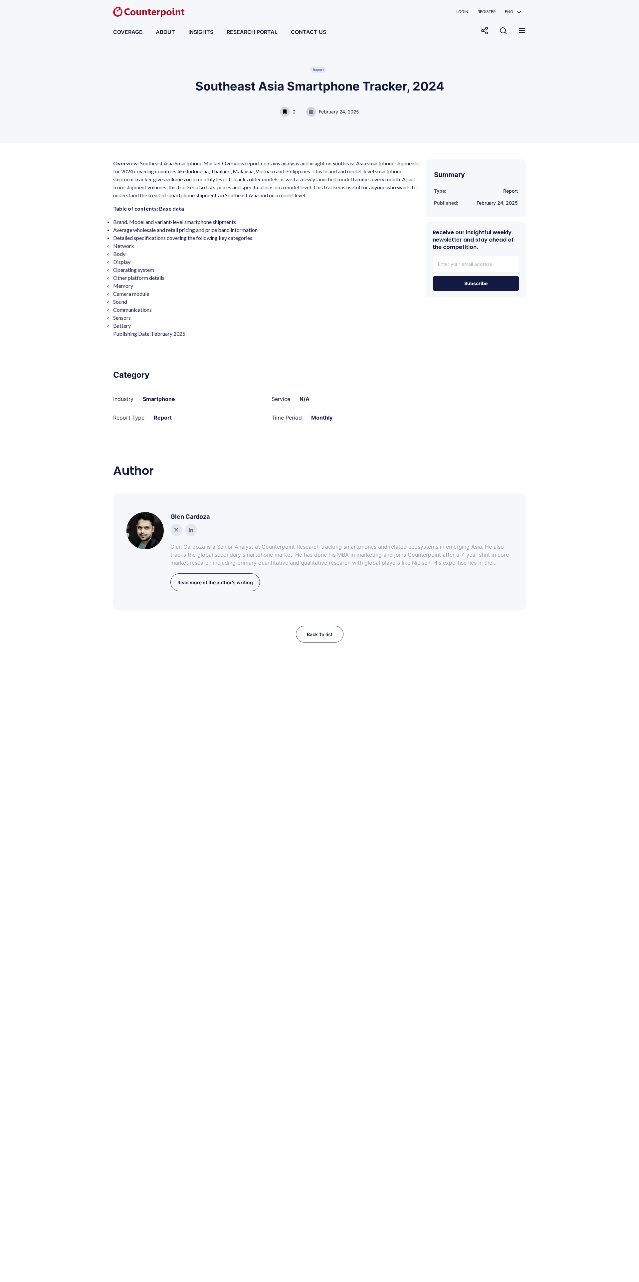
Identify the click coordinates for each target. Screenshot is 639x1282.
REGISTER (487, 11)
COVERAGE (127, 32)
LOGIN (462, 11)
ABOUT (165, 32)
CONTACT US (308, 32)
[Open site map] (522, 31)
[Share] (485, 31)
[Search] (503, 31)
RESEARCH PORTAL (252, 32)
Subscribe (476, 283)
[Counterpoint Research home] (148, 12)
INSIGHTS (200, 32)
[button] (513, 12)
